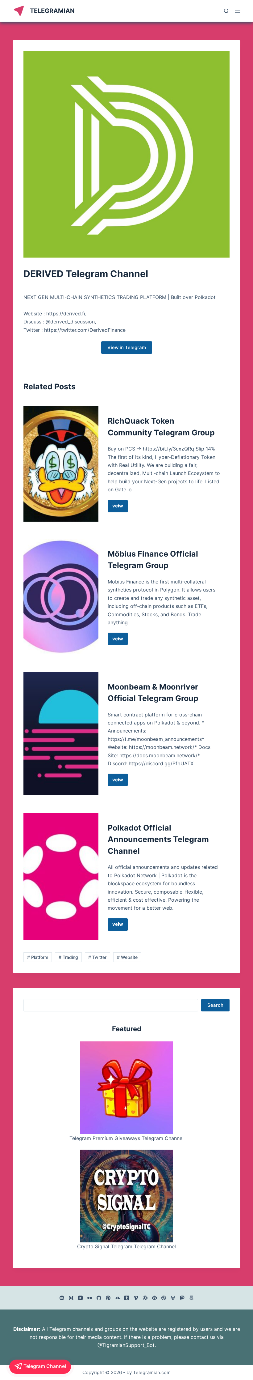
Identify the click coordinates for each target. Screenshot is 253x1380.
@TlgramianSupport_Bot (126, 1345)
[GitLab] (173, 1298)
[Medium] (71, 1298)
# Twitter (97, 957)
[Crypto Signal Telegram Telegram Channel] (126, 1196)
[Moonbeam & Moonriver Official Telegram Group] (60, 734)
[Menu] (237, 11)
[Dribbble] (163, 1298)
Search (215, 1005)
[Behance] (62, 1298)
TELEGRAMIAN (52, 11)
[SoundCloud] (117, 1298)
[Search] (226, 11)
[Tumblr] (126, 1298)
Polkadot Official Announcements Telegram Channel (158, 839)
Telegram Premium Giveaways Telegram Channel (126, 1138)
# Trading (68, 957)
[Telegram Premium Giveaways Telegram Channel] (126, 1087)
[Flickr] (89, 1298)
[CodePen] (154, 1298)
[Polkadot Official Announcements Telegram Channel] (60, 876)
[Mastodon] (182, 1298)
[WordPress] (145, 1298)
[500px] (191, 1298)
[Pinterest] (108, 1298)
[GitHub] (99, 1298)
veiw (120, 507)
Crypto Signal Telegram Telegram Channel (126, 1246)
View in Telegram (126, 347)
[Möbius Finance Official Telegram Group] (60, 596)
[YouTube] (80, 1298)
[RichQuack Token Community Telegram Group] (60, 463)
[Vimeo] (136, 1298)
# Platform (37, 957)
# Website (127, 957)
